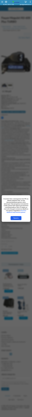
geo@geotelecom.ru (25, 4)
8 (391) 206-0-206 (8, 4)
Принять (16, 218)
